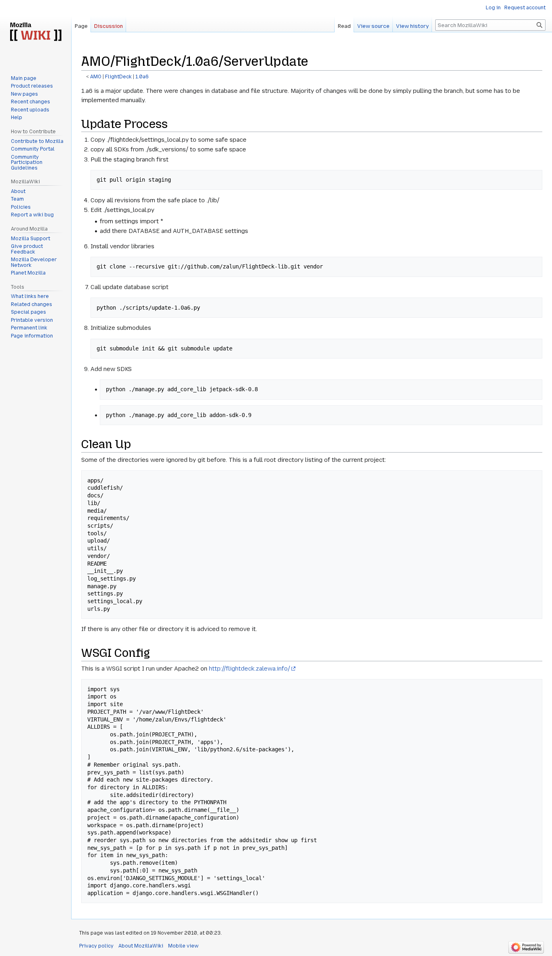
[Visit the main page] (35, 32)
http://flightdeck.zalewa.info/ (249, 668)
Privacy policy (96, 946)
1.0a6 (142, 77)
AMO (95, 77)
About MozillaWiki (140, 946)
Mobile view (183, 946)
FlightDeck (118, 77)
